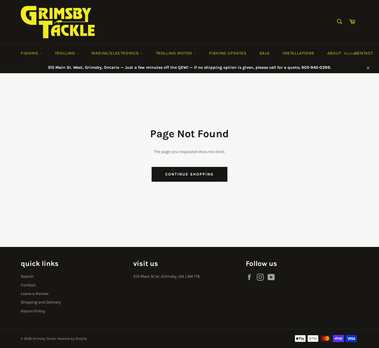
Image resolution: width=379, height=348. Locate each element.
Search (27, 276)
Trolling (65, 53)
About (334, 53)
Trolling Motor (175, 53)
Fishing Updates (228, 53)
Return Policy (33, 311)
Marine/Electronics (115, 53)
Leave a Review (35, 293)
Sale (264, 53)
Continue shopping (189, 174)
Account (351, 53)
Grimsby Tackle (44, 339)
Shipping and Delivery (41, 302)
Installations (298, 53)
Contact (363, 53)
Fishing (30, 53)
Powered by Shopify (72, 339)
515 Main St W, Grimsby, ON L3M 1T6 (166, 276)
